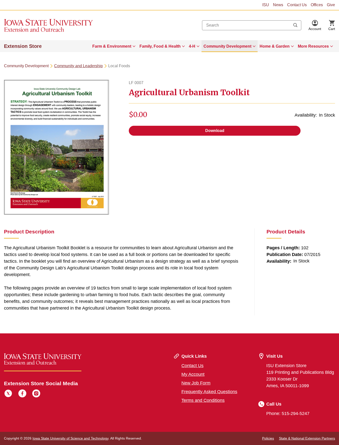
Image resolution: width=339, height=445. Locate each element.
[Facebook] (22, 394)
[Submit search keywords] (295, 25)
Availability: (306, 115)
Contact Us (297, 5)
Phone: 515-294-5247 (287, 413)
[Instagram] (36, 394)
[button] (314, 25)
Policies (268, 438)
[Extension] (48, 25)
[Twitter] (8, 394)
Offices (317, 5)
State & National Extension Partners (307, 438)
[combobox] (251, 25)
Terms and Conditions (203, 400)
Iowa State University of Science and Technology (70, 438)
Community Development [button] (227, 46)
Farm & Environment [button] (111, 46)
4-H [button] (192, 46)
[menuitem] (113, 46)
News (278, 5)
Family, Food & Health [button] (160, 46)
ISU (265, 5)
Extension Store (23, 46)
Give (331, 5)
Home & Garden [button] (275, 46)
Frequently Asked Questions (209, 391)
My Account (192, 374)
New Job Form (195, 383)
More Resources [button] (313, 46)
